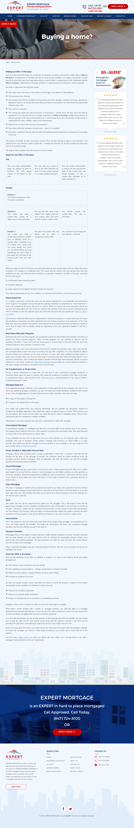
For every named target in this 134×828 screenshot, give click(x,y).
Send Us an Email (104, 757)
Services (56, 16)
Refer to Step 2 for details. (26, 446)
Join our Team (87, 16)
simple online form (25, 637)
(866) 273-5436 (104, 765)
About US (74, 761)
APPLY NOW (117, 6)
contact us (74, 764)
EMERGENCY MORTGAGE (26, 16)
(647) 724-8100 (95, 8)
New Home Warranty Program (46, 362)
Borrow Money (70, 16)
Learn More (16, 787)
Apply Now (65, 731)
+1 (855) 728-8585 (95, 11)
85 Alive (44, 16)
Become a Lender (104, 16)
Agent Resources (54, 771)
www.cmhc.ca (50, 378)
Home (10, 16)
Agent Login (75, 768)
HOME (49, 757)
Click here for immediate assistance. (83, 816)
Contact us (120, 16)
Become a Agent (76, 771)
